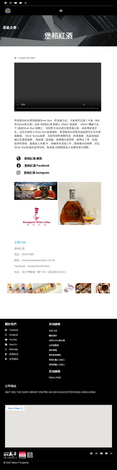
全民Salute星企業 (57, 340)
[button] (60, 10)
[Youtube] (16, 3)
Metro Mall (55, 377)
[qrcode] (30, 455)
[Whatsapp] (26, 3)
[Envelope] (21, 3)
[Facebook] (6, 3)
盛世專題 (53, 350)
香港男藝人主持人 (57, 364)
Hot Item (30, 58)
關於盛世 (53, 335)
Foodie (21, 58)
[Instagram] (11, 3)
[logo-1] (22, 455)
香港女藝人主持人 (57, 360)
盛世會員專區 (55, 355)
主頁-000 (53, 331)
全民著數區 (54, 345)
